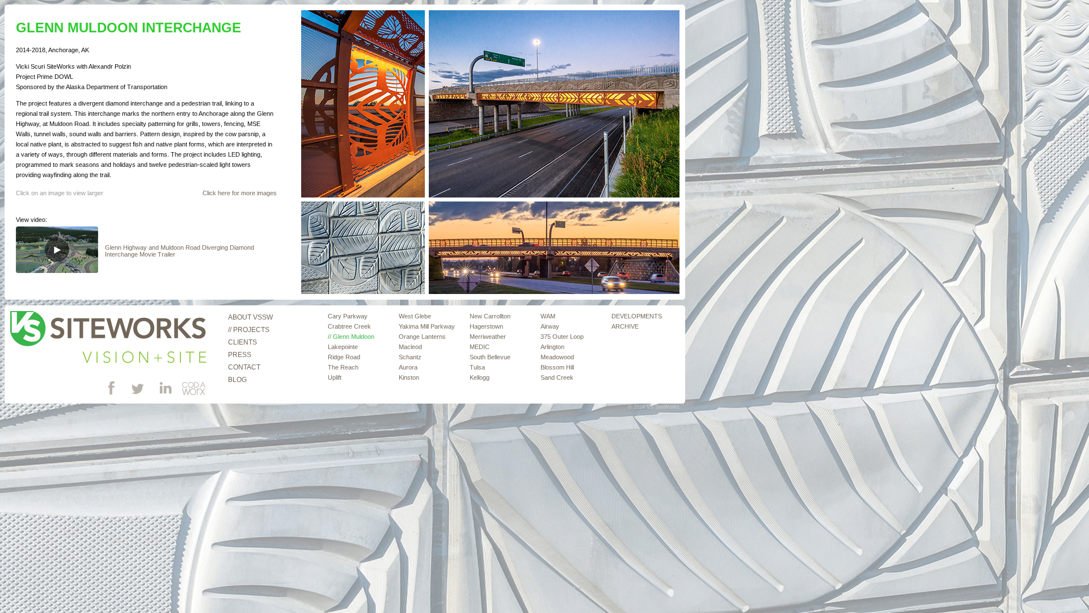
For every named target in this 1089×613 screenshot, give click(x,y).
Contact (244, 367)
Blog (237, 380)
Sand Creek (557, 377)
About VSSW (250, 317)
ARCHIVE (625, 326)
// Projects (248, 330)
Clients (242, 342)
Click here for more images (239, 193)
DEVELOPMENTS (636, 316)
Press (239, 355)
